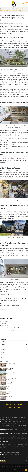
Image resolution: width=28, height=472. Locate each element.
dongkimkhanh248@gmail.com (11, 452)
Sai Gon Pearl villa (10, 363)
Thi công (3, 352)
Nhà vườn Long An (10, 372)
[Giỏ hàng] (26, 4)
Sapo (17, 469)
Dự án (2, 347)
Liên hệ (2, 357)
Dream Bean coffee (6, 321)
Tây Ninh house (10, 386)
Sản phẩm (3, 349)
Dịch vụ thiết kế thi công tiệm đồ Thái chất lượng (13, 327)
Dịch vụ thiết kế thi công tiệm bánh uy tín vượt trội (13, 330)
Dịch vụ (3, 344)
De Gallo (3, 323)
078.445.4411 (16, 454)
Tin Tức (3, 354)
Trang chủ (3, 339)
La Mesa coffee (5, 325)
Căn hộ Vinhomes (10, 391)
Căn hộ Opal (9, 396)
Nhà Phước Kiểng (10, 368)
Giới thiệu (3, 341)
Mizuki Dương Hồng (11, 378)
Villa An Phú (9, 382)
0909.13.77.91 (14, 407)
